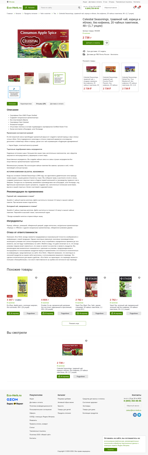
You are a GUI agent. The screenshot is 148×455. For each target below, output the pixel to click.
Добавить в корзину (93, 43)
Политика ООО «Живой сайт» (40, 434)
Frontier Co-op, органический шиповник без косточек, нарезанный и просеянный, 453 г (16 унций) (56, 307)
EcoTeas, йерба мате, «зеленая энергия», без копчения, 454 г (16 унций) (22, 306)
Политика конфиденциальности (41, 406)
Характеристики (26, 104)
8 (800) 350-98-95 (92, 8)
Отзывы (111, 2)
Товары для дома (89, 409)
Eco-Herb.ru (14, 7)
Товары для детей (64, 409)
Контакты (137, 2)
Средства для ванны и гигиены (94, 399)
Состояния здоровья (90, 402)
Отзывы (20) (41, 104)
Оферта (32, 413)
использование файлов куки (114, 441)
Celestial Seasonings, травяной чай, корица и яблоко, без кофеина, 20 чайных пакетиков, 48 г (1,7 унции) (72, 370)
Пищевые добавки (64, 399)
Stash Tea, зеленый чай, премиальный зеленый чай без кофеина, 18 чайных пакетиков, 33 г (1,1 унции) (124, 307)
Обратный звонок (110, 7)
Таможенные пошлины (124, 2)
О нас (105, 2)
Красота (60, 406)
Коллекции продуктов (90, 413)
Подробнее (31, 313)
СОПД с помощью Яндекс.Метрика (42, 417)
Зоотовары (86, 406)
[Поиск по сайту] (79, 7)
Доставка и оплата (95, 2)
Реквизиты (33, 420)
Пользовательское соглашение (41, 409)
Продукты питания (64, 413)
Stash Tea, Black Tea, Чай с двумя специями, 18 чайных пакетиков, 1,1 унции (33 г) (89, 307)
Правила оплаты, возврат (39, 424)
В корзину (15, 313)
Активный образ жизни (66, 402)
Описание (12, 104)
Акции (85, 2)
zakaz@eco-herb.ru (133, 410)
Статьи (32, 427)
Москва (11, 2)
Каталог (31, 7)
